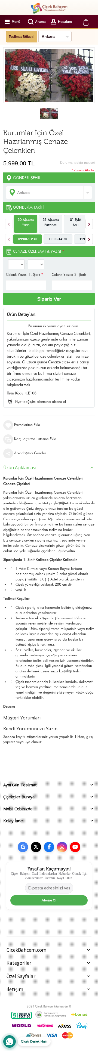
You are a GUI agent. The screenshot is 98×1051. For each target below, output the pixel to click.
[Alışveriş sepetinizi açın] (86, 21)
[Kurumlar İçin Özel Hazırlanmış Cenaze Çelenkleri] (49, 113)
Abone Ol (49, 900)
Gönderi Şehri (26, 177)
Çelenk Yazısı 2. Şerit (69, 274)
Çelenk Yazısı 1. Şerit (24, 274)
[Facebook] (49, 847)
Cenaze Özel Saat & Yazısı (38, 251)
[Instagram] (62, 847)
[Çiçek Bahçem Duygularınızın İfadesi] (48, 8)
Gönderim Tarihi (28, 207)
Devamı (9, 706)
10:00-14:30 (58, 239)
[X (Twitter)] (36, 847)
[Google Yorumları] (23, 847)
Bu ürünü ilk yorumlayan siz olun (53, 326)
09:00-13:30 (27, 239)
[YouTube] (75, 847)
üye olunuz (33, 742)
